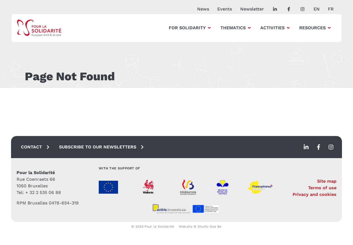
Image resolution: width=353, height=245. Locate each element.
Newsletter (252, 9)
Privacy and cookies (314, 194)
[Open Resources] (329, 28)
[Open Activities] (288, 28)
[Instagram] (330, 147)
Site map (326, 181)
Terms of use (322, 187)
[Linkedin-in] (306, 147)
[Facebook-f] (318, 147)
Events (224, 9)
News (203, 9)
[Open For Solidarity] (209, 28)
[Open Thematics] (249, 28)
